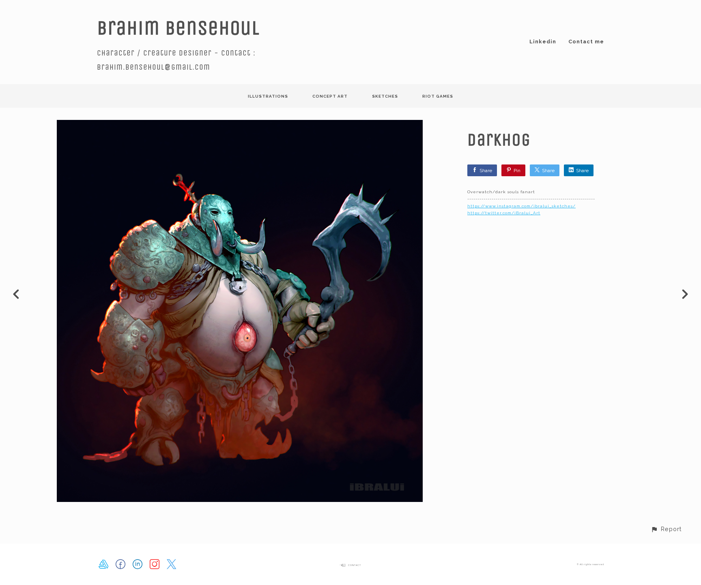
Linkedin (542, 41)
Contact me (586, 41)
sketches (385, 96)
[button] (666, 529)
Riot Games (437, 96)
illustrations (268, 96)
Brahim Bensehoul (178, 28)
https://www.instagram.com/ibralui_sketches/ (521, 206)
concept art (330, 96)
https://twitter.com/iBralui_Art (503, 213)
